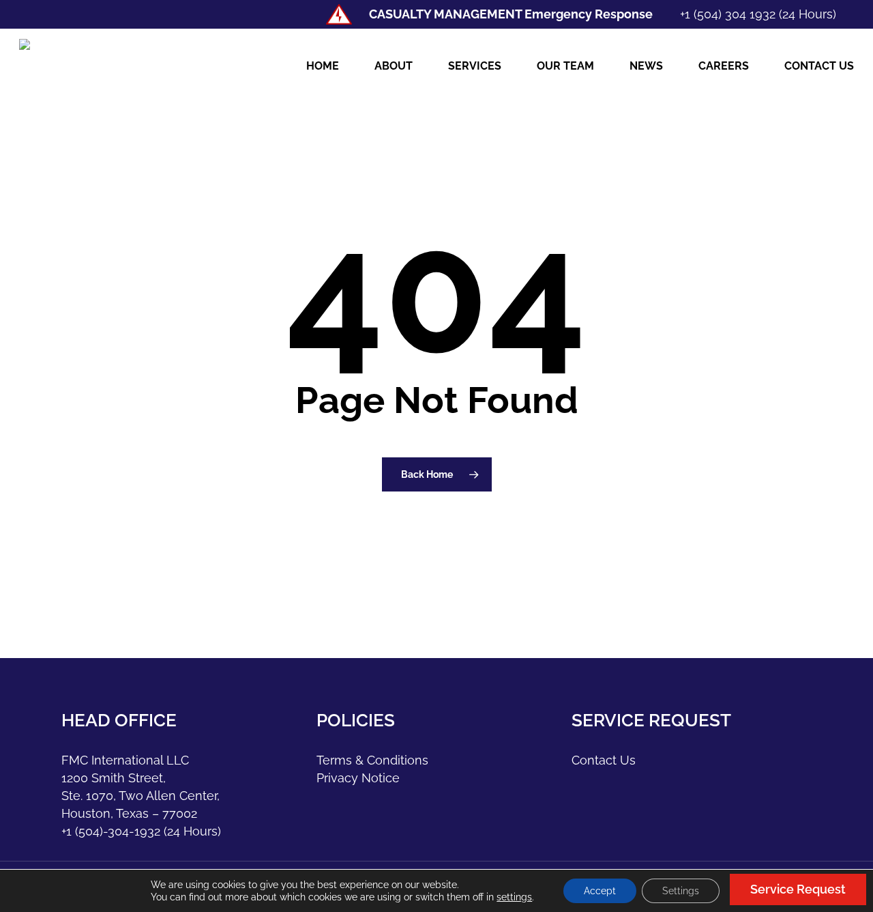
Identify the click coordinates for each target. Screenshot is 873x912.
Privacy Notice (358, 778)
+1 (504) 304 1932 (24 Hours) (758, 14)
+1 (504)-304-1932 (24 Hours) (141, 831)
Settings (680, 890)
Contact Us (604, 760)
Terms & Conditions (372, 760)
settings (514, 897)
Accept (600, 890)
